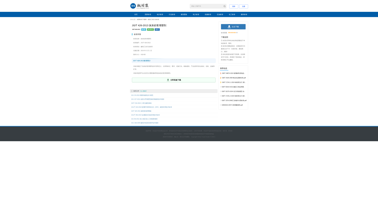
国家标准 (148, 14)
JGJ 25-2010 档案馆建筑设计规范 (142, 95)
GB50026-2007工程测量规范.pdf (232, 105)
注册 (243, 6)
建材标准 (244, 14)
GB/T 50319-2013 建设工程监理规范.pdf (235, 87)
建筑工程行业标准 (153, 19)
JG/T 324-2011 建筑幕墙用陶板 (141, 111)
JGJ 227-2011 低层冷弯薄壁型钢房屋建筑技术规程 (147, 99)
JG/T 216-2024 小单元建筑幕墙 (141, 103)
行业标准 (172, 14)
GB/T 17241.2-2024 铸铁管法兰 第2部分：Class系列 (239, 96)
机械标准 (208, 14)
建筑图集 (184, 14)
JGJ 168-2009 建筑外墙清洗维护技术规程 (144, 123)
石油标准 (220, 14)
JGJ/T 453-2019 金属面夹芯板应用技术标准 (145, 115)
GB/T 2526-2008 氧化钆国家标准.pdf (234, 78)
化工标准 (232, 14)
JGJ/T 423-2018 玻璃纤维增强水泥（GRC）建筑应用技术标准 (151, 107)
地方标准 (160, 14)
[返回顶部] (368, 193)
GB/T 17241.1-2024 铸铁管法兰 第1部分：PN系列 (238, 82)
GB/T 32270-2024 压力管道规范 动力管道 (235, 91)
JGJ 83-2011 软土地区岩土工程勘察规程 (144, 119)
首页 (136, 14)
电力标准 (196, 14)
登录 (233, 6)
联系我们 (170, 137)
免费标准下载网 (141, 19)
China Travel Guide (204, 137)
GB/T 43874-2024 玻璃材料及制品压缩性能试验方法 (239, 73)
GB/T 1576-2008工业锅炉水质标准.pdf (234, 100)
